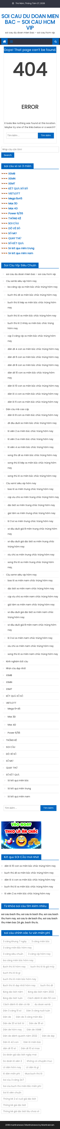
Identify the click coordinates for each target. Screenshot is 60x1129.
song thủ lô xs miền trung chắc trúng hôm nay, (31, 565)
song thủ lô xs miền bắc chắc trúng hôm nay (32, 476)
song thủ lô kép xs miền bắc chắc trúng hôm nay (32, 465)
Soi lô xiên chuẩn (12, 1092)
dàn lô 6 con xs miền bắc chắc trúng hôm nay (33, 401)
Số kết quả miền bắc (18, 780)
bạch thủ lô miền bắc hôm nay (19, 979)
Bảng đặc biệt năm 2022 (41, 991)
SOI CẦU (13, 223)
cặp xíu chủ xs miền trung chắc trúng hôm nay (33, 497)
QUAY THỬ (14, 238)
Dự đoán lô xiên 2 (12, 1061)
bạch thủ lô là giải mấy (42, 966)
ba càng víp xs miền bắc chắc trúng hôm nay (33, 286)
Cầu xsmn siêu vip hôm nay (21, 574)
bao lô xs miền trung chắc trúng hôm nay (30, 489)
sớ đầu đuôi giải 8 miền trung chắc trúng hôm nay (32, 531)
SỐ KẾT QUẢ (16, 243)
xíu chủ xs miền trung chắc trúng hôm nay (31, 554)
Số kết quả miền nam (20, 253)
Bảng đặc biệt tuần (13, 998)
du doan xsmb (43, 1004)
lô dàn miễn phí (11, 1073)
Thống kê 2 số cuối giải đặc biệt (19, 1098)
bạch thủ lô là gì (11, 972)
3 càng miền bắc (41, 941)
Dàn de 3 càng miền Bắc (29, 1016)
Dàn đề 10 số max (30, 1048)
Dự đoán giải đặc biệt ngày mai (19, 1054)
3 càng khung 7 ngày (15, 941)
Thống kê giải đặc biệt (14, 1105)
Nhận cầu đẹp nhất (16, 668)
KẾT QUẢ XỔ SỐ (18, 188)
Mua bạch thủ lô (33, 1073)
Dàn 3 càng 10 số (12, 1010)
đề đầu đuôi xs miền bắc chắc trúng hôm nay (32, 423)
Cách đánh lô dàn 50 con (42, 998)
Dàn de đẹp (48, 1035)
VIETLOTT (14, 193)
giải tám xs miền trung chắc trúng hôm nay (31, 513)
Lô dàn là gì (32, 1067)
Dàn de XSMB (34, 1029)
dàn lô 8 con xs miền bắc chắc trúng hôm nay (33, 415)
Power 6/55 (15, 213)
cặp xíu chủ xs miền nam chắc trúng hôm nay (33, 596)
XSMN (11, 178)
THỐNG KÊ (14, 218)
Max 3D (12, 203)
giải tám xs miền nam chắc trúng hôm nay (31, 604)
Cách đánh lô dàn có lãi (16, 1004)
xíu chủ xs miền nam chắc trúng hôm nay (31, 646)
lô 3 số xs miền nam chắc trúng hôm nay (30, 638)
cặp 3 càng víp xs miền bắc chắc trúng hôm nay (32, 338)
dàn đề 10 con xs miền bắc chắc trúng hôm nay (31, 375)
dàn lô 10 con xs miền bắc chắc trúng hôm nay (33, 385)
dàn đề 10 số (9, 1048)
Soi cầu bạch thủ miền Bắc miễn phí (22, 1086)
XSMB (11, 173)
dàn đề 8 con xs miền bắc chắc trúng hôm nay (33, 365)
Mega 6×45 (14, 708)
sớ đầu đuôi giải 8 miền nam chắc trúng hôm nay (32, 627)
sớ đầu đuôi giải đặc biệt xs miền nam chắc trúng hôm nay (30, 615)
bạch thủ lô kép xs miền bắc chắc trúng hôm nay (32, 305)
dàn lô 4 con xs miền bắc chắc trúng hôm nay (33, 393)
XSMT (11, 183)
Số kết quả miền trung (21, 248)
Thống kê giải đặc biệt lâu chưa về (21, 1111)
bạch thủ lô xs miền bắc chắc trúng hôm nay (32, 315)
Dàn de (7, 1016)
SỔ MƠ (12, 233)
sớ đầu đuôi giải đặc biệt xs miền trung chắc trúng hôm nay (31, 544)
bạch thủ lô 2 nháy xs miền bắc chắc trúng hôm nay (31, 326)
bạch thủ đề (46, 985)
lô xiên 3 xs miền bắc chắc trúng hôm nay (30, 439)
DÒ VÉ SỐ (14, 228)
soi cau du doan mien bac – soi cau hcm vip (30, 22)
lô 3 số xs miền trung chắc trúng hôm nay (30, 521)
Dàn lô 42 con (11, 1042)
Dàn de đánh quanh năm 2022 (20, 1035)
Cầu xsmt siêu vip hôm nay (21, 483)
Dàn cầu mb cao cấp (17, 409)
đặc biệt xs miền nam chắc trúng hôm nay (31, 588)
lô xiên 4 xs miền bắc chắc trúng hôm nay (31, 447)
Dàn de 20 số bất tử (13, 1023)
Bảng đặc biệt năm (13, 991)
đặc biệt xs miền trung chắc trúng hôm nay (31, 505)
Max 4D (13, 208)
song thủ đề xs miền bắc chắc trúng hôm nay (32, 455)
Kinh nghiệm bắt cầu (17, 661)
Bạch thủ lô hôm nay (14, 966)
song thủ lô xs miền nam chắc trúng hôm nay (33, 654)
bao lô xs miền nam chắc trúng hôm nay (30, 580)
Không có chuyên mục (39, 1061)
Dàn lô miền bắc (32, 1042)
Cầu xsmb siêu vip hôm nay (21, 281)
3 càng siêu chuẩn (13, 954)
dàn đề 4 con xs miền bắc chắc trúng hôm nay (33, 349)
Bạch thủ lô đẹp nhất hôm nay (19, 985)
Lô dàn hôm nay (12, 1067)
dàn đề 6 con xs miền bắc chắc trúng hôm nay (33, 357)
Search (8, 155)
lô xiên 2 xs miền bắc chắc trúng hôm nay (30, 431)
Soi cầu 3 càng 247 (13, 1079)
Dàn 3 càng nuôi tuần (38, 1010)
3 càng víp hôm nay (39, 954)
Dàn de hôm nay (12, 1029)
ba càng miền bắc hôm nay (18, 960)
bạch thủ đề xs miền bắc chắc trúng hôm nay (32, 295)
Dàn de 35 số (36, 1023)
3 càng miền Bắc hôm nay (17, 947)
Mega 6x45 (15, 198)
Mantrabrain (47, 1124)
